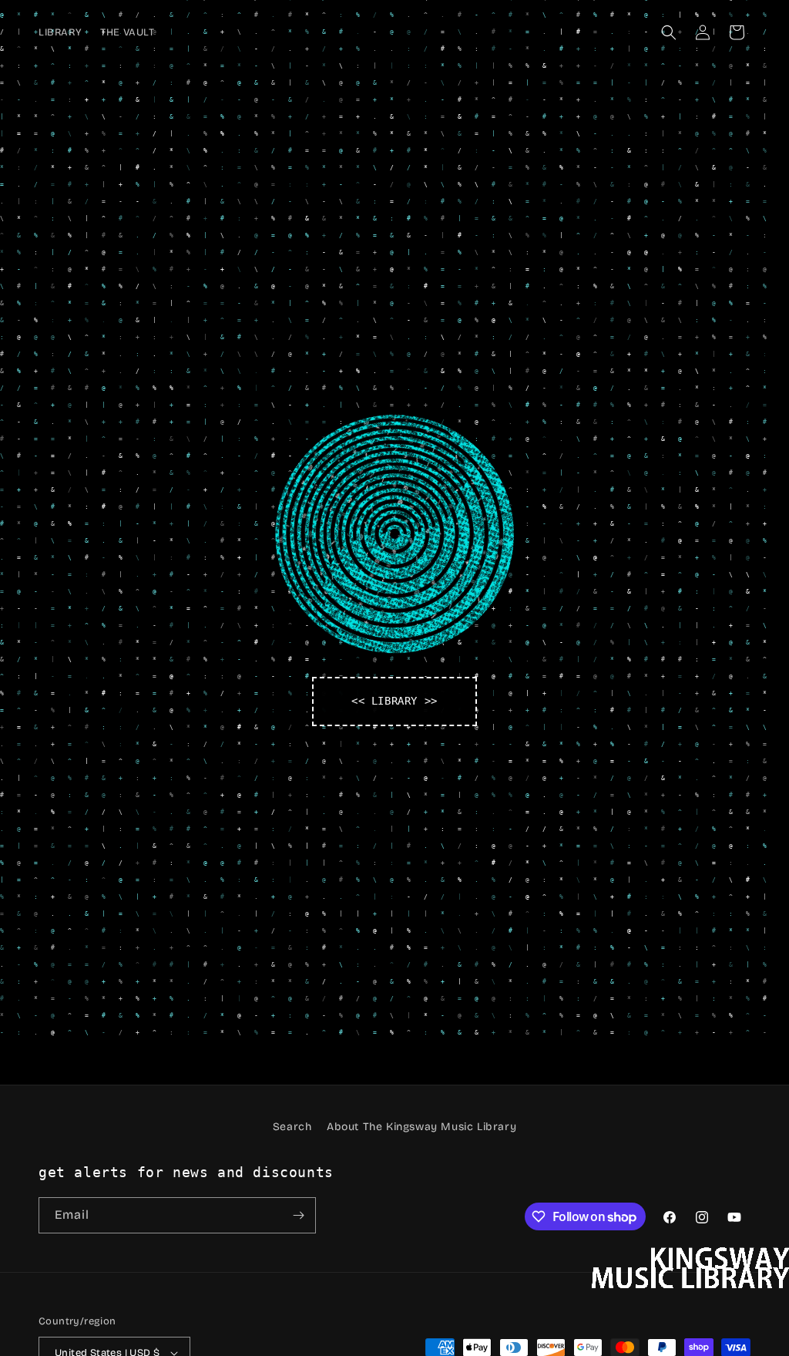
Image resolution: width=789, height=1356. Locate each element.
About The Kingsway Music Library (421, 1126)
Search (292, 1126)
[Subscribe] (298, 1215)
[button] (669, 32)
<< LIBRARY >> (394, 701)
